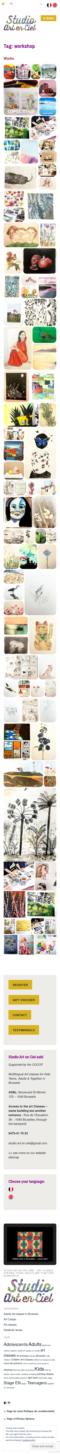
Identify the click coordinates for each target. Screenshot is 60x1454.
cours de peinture (13, 1363)
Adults (35, 1343)
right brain (33, 1377)
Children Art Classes (22, 1359)
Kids (39, 1368)
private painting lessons (18, 1378)
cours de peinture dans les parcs (35, 1363)
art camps (36, 1350)
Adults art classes (24, 1350)
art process (22, 1355)
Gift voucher (24, 1000)
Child (48, 1356)
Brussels (40, 1355)
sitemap (13, 1157)
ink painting (29, 1370)
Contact (20, 1015)
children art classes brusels (44, 1359)
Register (20, 985)
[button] (9, 71)
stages (23, 1383)
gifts (22, 1370)
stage (50, 1378)
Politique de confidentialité (39, 1411)
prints (6, 1378)
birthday (32, 1356)
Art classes (10, 1324)
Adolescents (16, 1344)
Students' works (13, 1330)
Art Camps (10, 1319)
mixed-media (15, 1374)
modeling (24, 1374)
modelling (32, 1374)
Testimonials (24, 1030)
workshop (10, 1387)
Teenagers (37, 1382)
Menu (50, 18)
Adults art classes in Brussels (21, 1314)
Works (9, 58)
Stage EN (12, 1382)
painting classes (45, 1374)
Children (7, 1359)
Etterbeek (16, 1370)
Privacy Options (25, 1418)
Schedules (43, 1378)
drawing (8, 1369)
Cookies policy (28, 1440)
